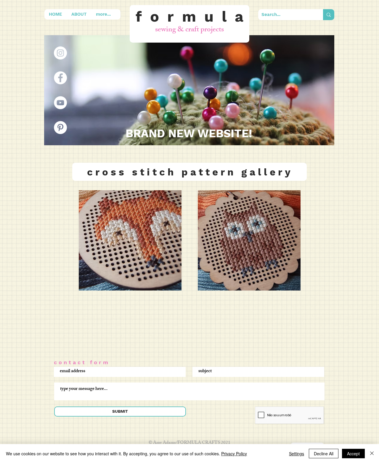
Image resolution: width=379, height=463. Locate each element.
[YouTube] (60, 102)
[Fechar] (371, 453)
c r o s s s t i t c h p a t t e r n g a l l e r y (188, 172)
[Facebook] (60, 77)
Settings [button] (296, 453)
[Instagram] (60, 52)
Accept (353, 453)
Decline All (323, 453)
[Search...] (328, 14)
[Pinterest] (60, 127)
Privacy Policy (234, 453)
